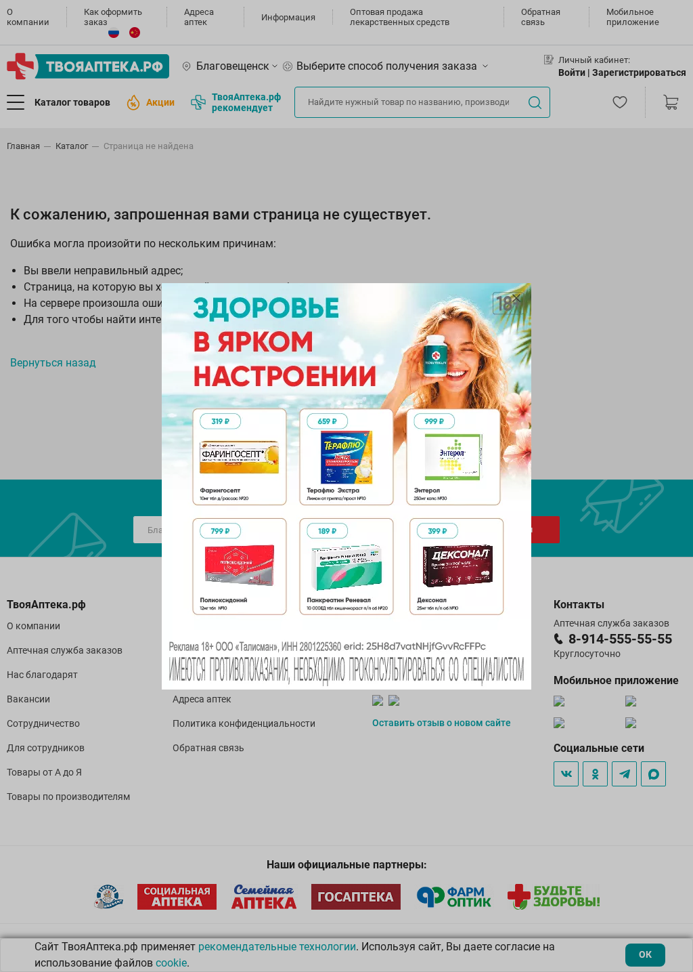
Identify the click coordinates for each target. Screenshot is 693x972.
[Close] (516, 298)
